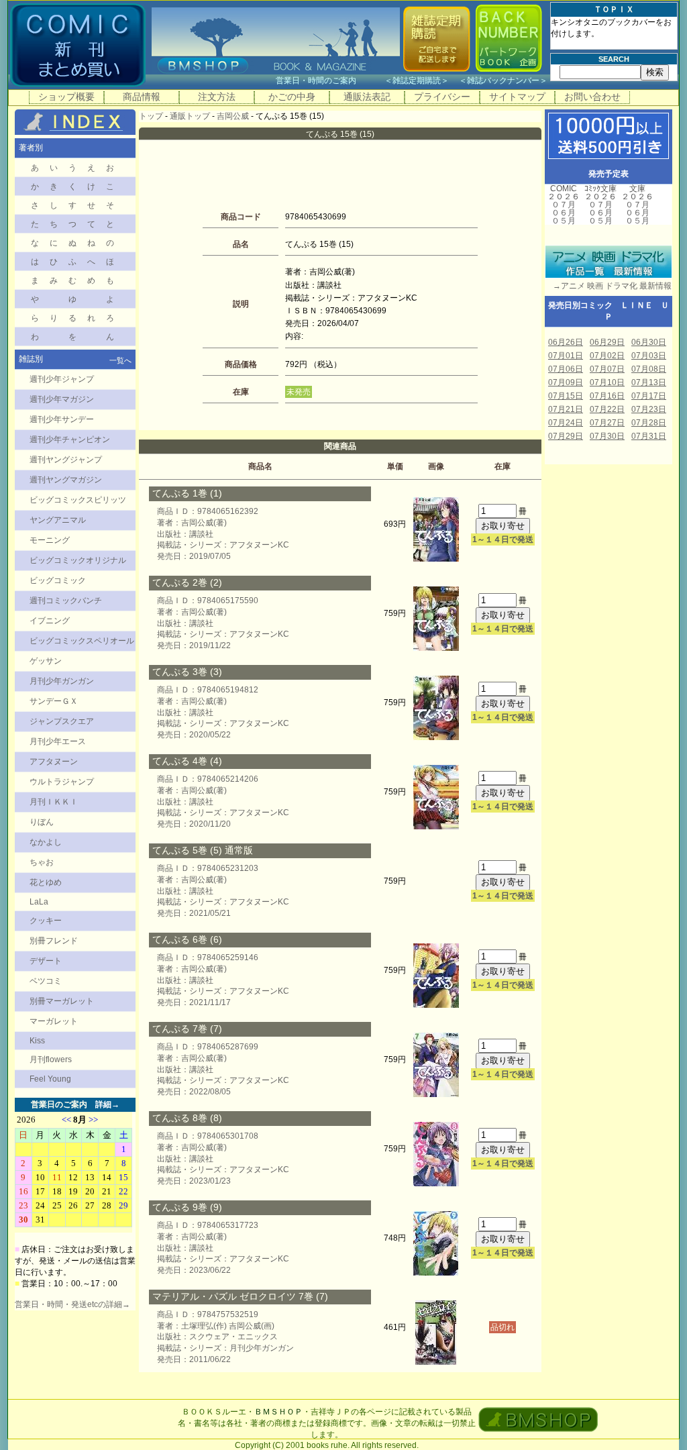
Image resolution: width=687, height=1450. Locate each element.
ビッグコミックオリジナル (78, 560)
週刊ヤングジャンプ (66, 459)
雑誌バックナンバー (503, 80)
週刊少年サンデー (62, 419)
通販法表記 (367, 96)
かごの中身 (291, 96)
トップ (151, 116)
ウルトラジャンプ (62, 781)
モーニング (50, 540)
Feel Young (50, 1079)
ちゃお (42, 862)
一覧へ (120, 360)
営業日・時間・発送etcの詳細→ (72, 1304)
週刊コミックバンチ (66, 600)
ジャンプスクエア (62, 721)
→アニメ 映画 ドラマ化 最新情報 (608, 286)
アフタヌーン (54, 761)
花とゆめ (46, 882)
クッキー (46, 920)
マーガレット (54, 1021)
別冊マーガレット (62, 1001)
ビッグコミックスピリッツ (78, 500)
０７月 (563, 204)
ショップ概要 (66, 96)
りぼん (42, 822)
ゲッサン (46, 661)
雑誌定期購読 (416, 80)
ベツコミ (46, 981)
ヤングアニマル (58, 520)
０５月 (563, 220)
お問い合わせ (592, 96)
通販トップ (190, 116)
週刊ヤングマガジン (66, 479)
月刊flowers (51, 1059)
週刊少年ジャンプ (62, 379)
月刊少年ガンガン (62, 681)
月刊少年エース (58, 741)
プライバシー (442, 96)
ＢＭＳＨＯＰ (278, 1411)
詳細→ (107, 1104)
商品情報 (141, 96)
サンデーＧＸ (54, 701)
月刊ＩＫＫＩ (54, 802)
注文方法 (216, 96)
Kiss (37, 1040)
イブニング (50, 620)
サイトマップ (517, 96)
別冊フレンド (54, 940)
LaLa (39, 902)
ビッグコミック (58, 580)
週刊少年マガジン (62, 399)
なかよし (46, 842)
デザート (46, 961)
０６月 (563, 212)
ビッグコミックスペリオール (82, 640)
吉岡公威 (233, 116)
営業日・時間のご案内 (329, 80)
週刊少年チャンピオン (70, 439)
